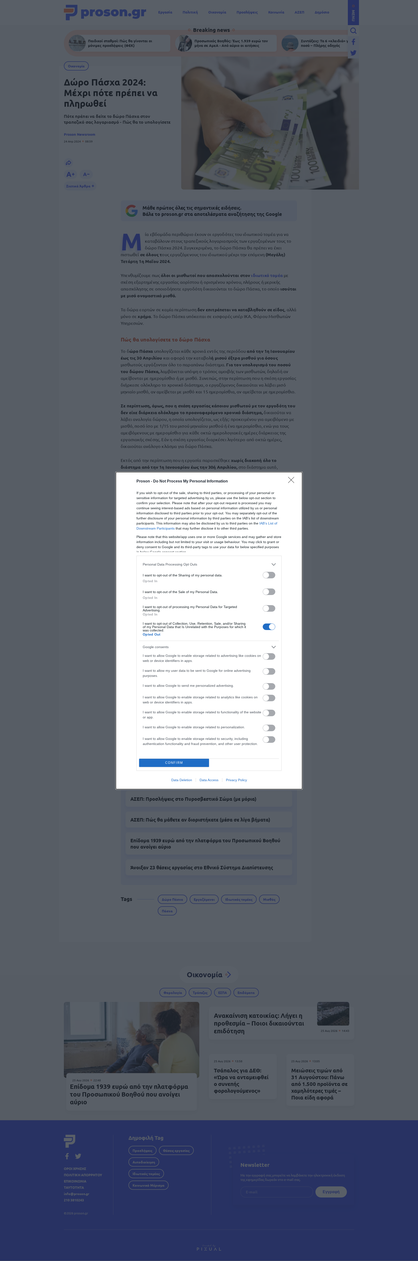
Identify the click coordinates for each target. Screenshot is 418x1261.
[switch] (269, 575)
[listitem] (209, 564)
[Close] (292, 481)
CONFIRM (174, 763)
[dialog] (209, 630)
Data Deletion (181, 780)
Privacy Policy (236, 780)
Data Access (209, 780)
